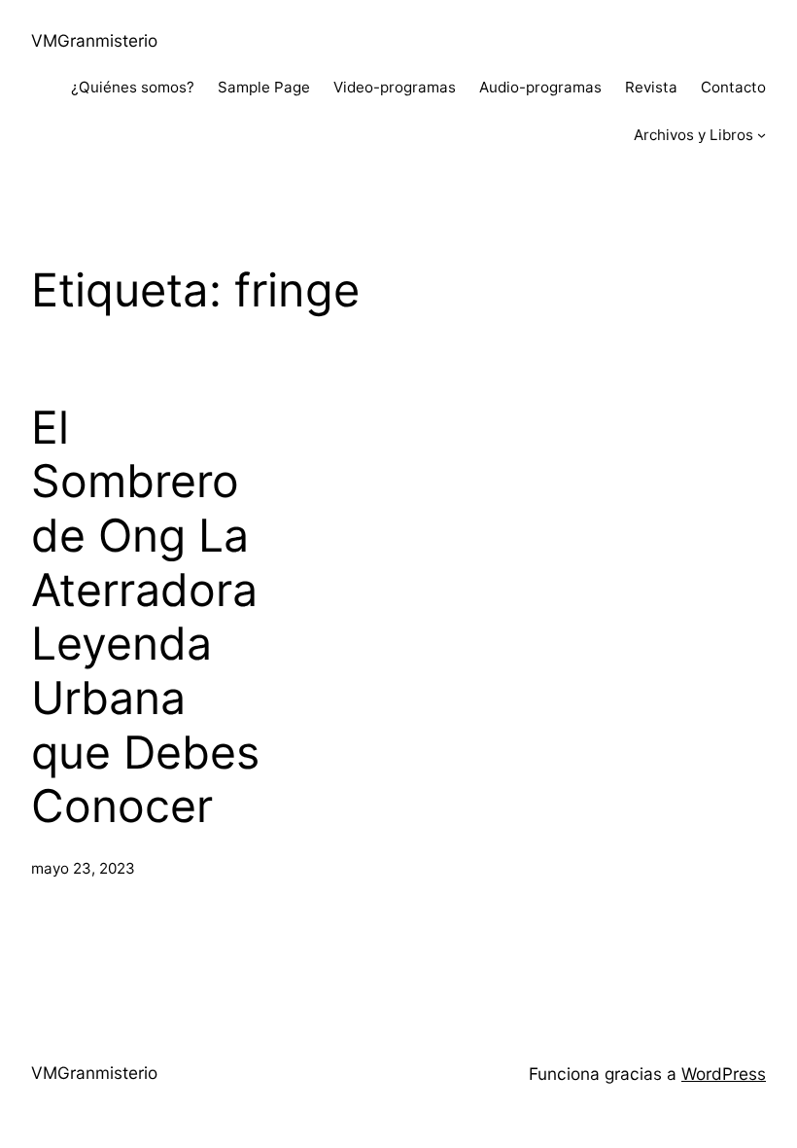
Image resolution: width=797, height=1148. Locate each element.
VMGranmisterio (94, 40)
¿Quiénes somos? (132, 87)
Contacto (733, 87)
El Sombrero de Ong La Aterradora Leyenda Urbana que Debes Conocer (145, 617)
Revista (651, 87)
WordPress (723, 1073)
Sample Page (264, 87)
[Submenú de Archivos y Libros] (761, 134)
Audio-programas (540, 87)
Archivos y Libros (693, 135)
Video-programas (394, 87)
